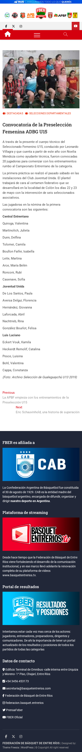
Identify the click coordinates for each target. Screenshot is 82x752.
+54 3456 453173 (17, 681)
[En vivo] (75, 26)
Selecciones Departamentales (50, 113)
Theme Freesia (11, 747)
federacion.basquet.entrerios (24, 703)
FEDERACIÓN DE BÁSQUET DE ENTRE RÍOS (31, 743)
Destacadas (15, 113)
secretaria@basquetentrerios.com (28, 688)
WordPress (27, 747)
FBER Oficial (14, 717)
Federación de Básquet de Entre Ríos (28, 695)
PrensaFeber (14, 710)
